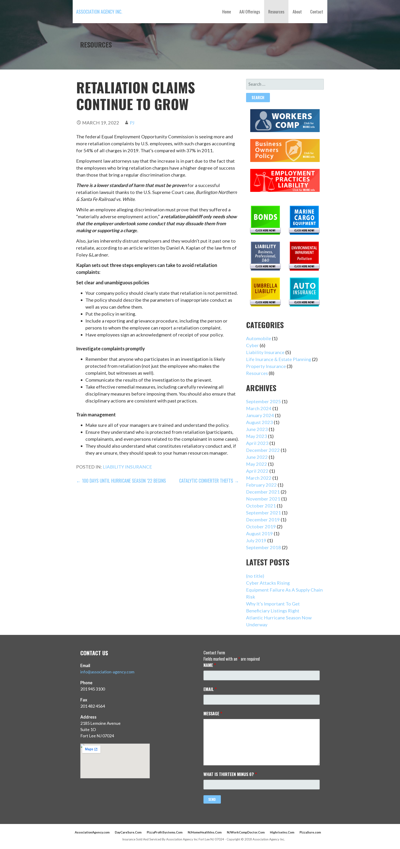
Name (209, 665)
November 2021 (263, 498)
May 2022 (256, 464)
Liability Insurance (127, 466)
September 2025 (263, 401)
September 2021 (263, 512)
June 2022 (257, 457)
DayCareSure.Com (128, 832)
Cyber (252, 345)
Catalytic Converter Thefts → (209, 480)
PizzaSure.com (310, 832)
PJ (132, 122)
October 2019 (261, 526)
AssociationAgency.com (92, 832)
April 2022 (257, 471)
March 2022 (259, 478)
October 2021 (261, 505)
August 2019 (259, 533)
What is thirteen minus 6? (230, 774)
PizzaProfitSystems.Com (164, 832)
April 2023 (257, 443)
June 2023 (257, 429)
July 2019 (256, 540)
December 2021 (263, 491)
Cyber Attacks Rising (268, 583)
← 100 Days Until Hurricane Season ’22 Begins (121, 480)
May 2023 (256, 436)
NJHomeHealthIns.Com (205, 832)
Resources (276, 12)
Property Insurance (266, 366)
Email (210, 689)
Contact (316, 12)
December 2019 (263, 519)
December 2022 (263, 450)
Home (226, 12)
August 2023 (259, 422)
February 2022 (261, 485)
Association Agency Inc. (99, 11)
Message (212, 713)
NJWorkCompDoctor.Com (246, 832)
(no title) (255, 576)
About (297, 12)
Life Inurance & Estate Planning (278, 359)
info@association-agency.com (107, 671)
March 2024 (259, 408)
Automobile (258, 338)
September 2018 (263, 547)
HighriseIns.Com (282, 832)
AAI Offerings (249, 12)
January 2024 (260, 415)
